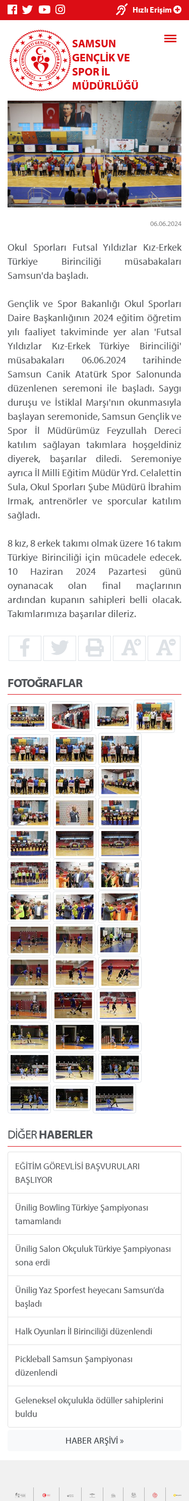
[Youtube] (46, 10)
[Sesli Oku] (124, 10)
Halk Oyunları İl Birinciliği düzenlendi (83, 1331)
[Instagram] (62, 10)
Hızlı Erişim (153, 10)
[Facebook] (15, 10)
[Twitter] (30, 10)
